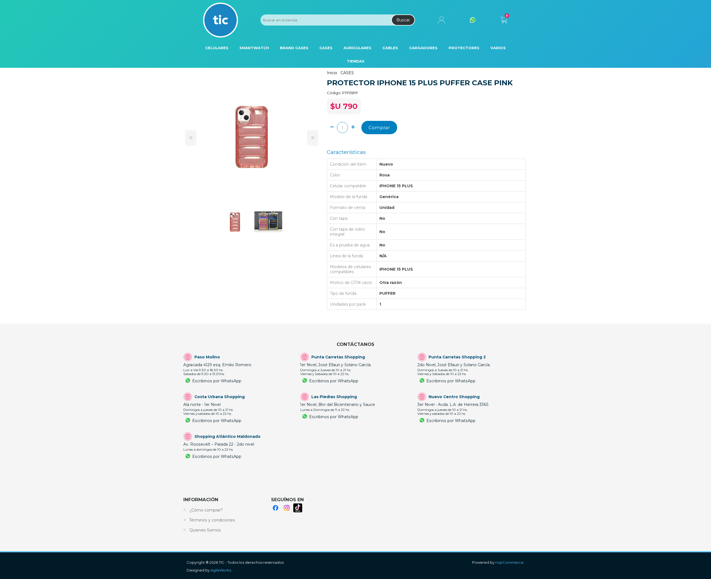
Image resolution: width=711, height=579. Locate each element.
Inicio (332, 73)
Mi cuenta (441, 20)
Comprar (379, 127)
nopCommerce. (509, 562)
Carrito (503, 19)
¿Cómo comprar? (206, 510)
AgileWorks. (221, 570)
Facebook (275, 507)
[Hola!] (472, 20)
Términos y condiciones (212, 520)
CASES (347, 73)
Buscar (403, 20)
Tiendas (355, 61)
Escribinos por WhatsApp (216, 381)
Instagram (286, 507)
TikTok (297, 507)
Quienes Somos (205, 530)
